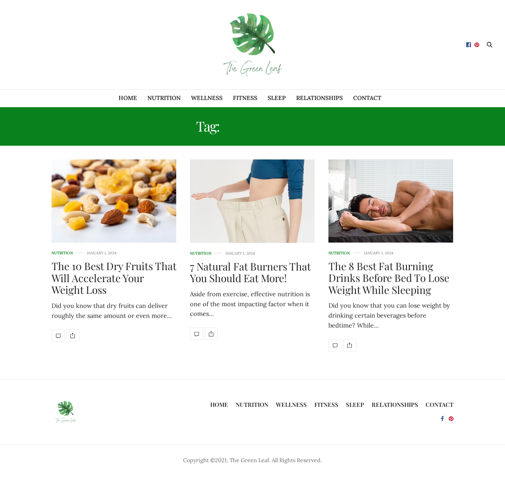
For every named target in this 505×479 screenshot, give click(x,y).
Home (128, 98)
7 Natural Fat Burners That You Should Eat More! (250, 272)
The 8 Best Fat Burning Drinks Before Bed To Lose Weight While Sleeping (388, 278)
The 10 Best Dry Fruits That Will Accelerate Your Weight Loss (114, 278)
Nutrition (164, 98)
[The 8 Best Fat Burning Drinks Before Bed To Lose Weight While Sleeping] (390, 201)
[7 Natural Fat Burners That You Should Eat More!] (252, 201)
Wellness (207, 98)
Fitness (245, 98)
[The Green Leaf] (252, 44)
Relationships (319, 98)
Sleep (277, 98)
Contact (367, 98)
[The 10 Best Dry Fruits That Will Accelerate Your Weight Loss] (114, 201)
